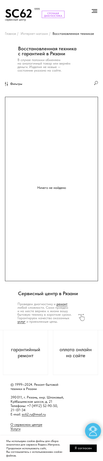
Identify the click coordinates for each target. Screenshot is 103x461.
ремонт (62, 304)
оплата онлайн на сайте (76, 352)
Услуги (15, 429)
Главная (10, 34)
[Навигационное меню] (94, 11)
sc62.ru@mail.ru (34, 414)
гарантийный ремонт (25, 352)
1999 (37, 9)
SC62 (18, 13)
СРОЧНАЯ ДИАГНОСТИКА (53, 14)
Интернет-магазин (34, 34)
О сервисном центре (26, 424)
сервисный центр (15, 19)
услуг (22, 321)
